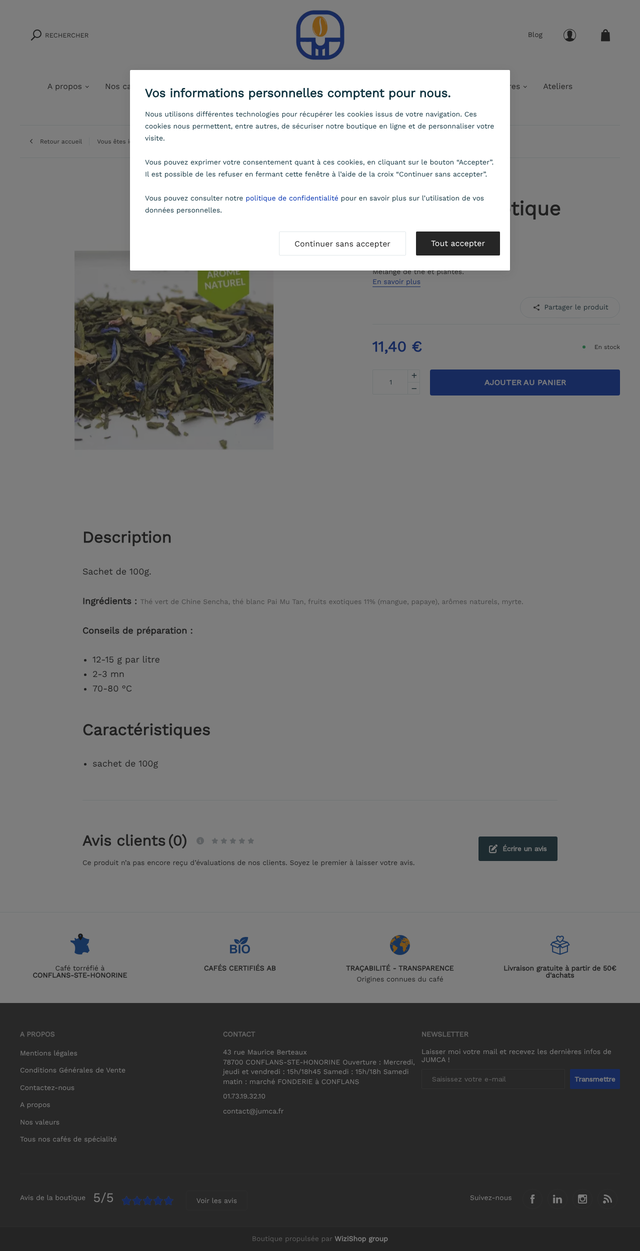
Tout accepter (458, 243)
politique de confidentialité (292, 198)
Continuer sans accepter (342, 243)
